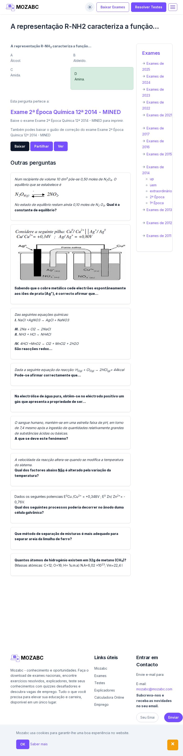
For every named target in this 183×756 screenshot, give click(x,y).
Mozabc (100, 668)
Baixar (20, 146)
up (152, 179)
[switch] (89, 7)
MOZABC (27, 7)
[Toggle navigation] (172, 7)
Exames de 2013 (159, 210)
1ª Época (157, 203)
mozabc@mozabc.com (154, 689)
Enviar (173, 717)
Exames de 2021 (159, 115)
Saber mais (39, 744)
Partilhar (41, 146)
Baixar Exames (113, 7)
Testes (99, 683)
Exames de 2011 (159, 236)
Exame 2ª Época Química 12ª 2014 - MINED (65, 112)
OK (22, 744)
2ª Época (157, 197)
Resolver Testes (148, 7)
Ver (61, 146)
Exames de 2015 (159, 154)
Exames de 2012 (159, 223)
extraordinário (161, 191)
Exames (151, 53)
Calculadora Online (109, 697)
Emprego (101, 704)
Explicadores (104, 690)
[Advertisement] (91, 613)
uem (153, 185)
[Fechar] (172, 745)
